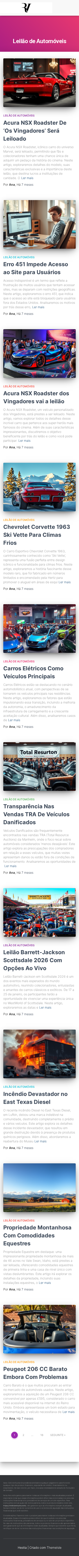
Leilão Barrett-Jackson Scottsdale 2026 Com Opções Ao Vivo (34, 960)
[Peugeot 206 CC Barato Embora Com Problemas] (39, 1329)
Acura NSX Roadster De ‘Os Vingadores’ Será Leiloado (34, 130)
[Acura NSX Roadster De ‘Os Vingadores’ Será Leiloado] (39, 82)
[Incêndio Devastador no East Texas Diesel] (39, 1054)
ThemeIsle (54, 1547)
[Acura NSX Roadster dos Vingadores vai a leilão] (39, 353)
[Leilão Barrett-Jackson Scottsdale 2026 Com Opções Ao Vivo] (39, 912)
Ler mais (27, 178)
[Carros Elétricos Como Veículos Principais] (39, 628)
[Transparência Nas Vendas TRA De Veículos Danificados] (39, 766)
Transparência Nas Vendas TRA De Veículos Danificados (36, 814)
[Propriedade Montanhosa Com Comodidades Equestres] (39, 1187)
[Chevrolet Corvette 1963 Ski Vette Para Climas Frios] (39, 487)
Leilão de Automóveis (19, 115)
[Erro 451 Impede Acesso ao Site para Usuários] (39, 224)
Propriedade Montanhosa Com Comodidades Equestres (37, 1235)
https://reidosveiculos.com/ (14, 1505)
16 (41, 1435)
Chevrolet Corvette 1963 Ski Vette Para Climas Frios (36, 535)
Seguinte (56, 1435)
